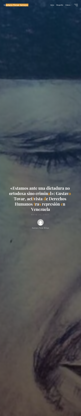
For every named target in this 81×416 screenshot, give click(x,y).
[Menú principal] (76, 5)
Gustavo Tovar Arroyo (16, 5)
